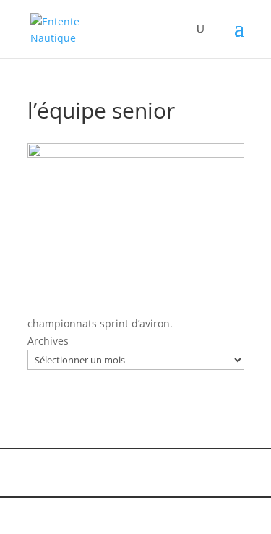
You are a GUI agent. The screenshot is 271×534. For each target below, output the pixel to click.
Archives (48, 341)
